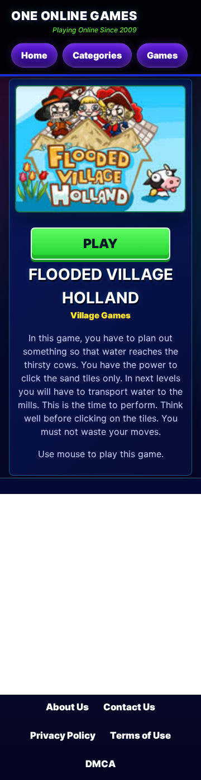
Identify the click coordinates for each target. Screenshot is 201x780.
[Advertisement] (100, 594)
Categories (97, 55)
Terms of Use (140, 735)
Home (34, 55)
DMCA (100, 763)
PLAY (100, 243)
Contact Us (129, 707)
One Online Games (74, 15)
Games (162, 55)
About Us (67, 707)
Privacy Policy (62, 735)
